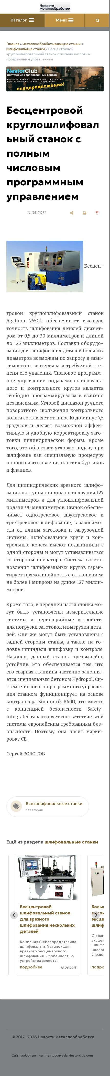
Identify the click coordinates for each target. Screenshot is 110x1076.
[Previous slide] (14, 915)
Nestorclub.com (81, 1055)
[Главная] (55, 7)
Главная (12, 44)
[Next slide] (96, 915)
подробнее (31, 967)
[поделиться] (71, 212)
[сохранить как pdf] (98, 212)
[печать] (85, 212)
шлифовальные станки (25, 49)
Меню (62, 20)
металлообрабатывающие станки (52, 44)
